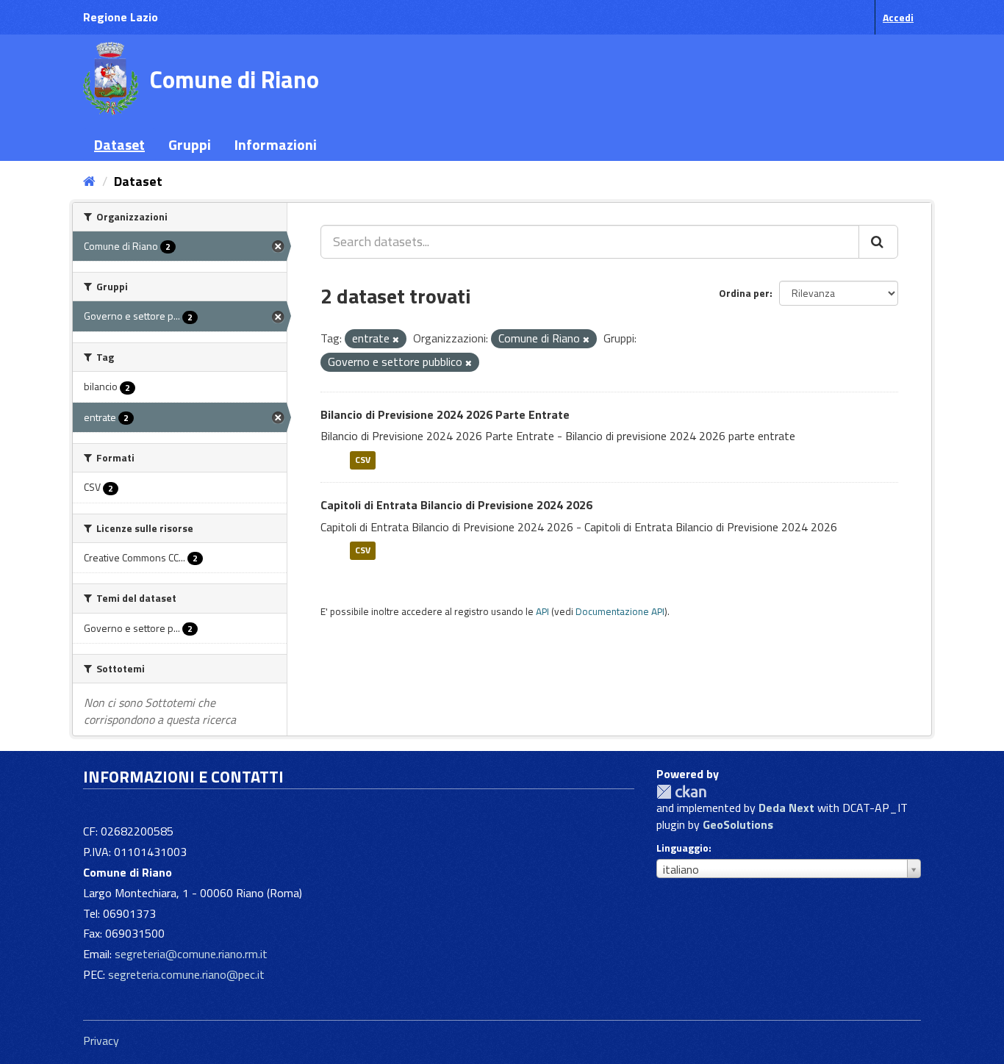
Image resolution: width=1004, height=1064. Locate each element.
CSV (362, 460)
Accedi (898, 17)
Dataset (119, 144)
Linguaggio (682, 848)
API (542, 611)
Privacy (101, 1040)
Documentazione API (619, 611)
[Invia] (878, 242)
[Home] (89, 181)
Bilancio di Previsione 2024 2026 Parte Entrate (445, 414)
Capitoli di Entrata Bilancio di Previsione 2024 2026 (456, 505)
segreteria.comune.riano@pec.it (186, 974)
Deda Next (786, 807)
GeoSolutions (738, 824)
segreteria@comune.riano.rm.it (191, 954)
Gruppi (189, 144)
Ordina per (744, 293)
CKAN (681, 791)
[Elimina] (395, 339)
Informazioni (275, 144)
